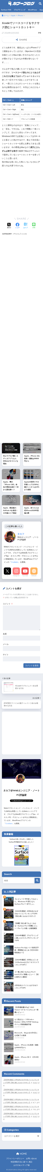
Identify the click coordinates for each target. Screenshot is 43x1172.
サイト (6, 655)
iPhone (16, 234)
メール (6, 644)
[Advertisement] (21, 191)
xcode (24, 234)
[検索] (37, 880)
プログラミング (19, 10)
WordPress (32, 10)
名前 (5, 634)
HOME (23, 1153)
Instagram (16, 576)
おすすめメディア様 (21, 1165)
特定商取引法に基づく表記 (21, 1162)
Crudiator (14, 562)
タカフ (35, 1082)
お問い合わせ (31, 1158)
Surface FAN (6, 10)
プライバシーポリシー (15, 1158)
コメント (8, 604)
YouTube (25, 576)
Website (33, 576)
